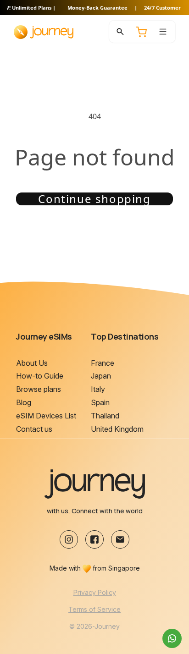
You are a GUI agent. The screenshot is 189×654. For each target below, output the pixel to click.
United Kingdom (117, 429)
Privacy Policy (94, 592)
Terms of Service (94, 609)
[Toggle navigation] (163, 31)
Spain (100, 402)
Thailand (105, 415)
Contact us (34, 429)
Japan (101, 375)
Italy (98, 389)
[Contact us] (172, 638)
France (102, 363)
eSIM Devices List (46, 415)
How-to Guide (39, 375)
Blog (23, 402)
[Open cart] (141, 31)
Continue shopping (94, 199)
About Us (32, 363)
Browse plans (38, 389)
